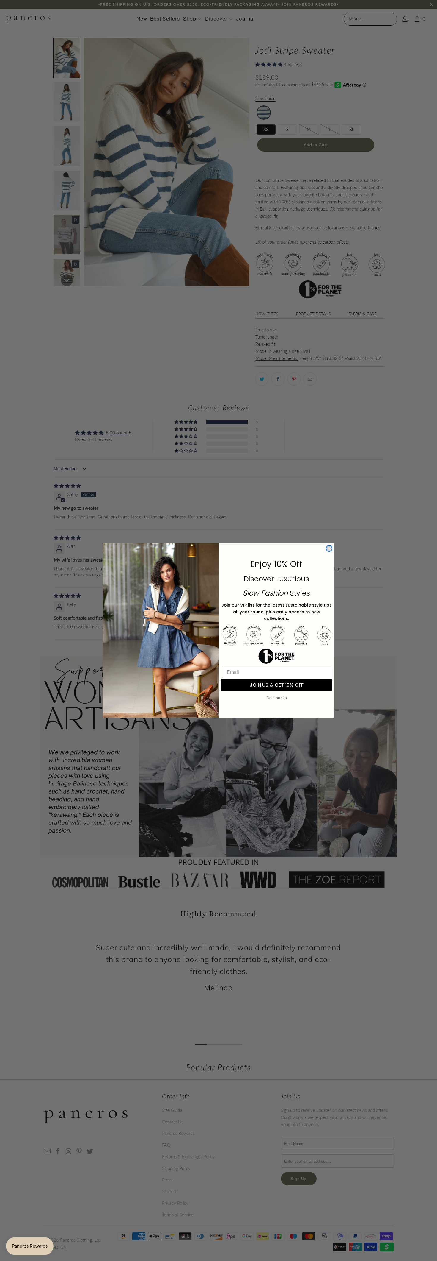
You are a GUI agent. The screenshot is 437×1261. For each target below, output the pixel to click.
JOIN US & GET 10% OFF (277, 685)
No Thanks (276, 697)
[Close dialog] (329, 548)
